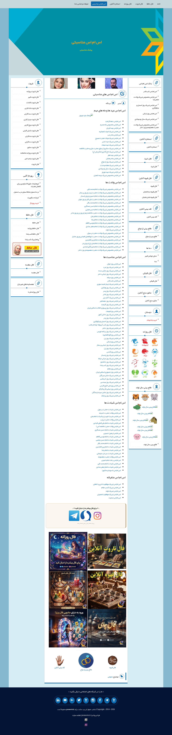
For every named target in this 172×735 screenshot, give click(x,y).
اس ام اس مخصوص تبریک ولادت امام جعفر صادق (103, 226)
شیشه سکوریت (33, 197)
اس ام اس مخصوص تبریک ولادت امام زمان (106, 216)
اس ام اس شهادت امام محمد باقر (109, 443)
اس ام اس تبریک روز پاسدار (111, 355)
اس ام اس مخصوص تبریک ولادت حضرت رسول (104, 233)
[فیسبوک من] (100, 700)
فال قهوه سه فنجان (150, 191)
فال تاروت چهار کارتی (31, 119)
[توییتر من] (79, 700)
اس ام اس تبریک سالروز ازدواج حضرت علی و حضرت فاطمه (100, 148)
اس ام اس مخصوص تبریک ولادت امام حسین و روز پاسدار (100, 196)
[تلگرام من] (107, 700)
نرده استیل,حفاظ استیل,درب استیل (26, 192)
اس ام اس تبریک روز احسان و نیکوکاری (107, 321)
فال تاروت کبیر (33, 97)
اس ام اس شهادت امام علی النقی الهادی (107, 423)
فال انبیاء (153, 166)
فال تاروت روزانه (33, 91)
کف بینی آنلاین (152, 217)
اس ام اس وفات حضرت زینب (110, 419)
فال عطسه (35, 272)
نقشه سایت (76, 715)
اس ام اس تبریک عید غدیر (111, 141)
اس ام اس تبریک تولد (113, 230)
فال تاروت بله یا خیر (32, 158)
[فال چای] (107, 629)
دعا (155, 261)
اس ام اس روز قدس (114, 352)
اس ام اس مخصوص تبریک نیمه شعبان (107, 175)
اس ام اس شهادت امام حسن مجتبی (108, 440)
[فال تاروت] (107, 552)
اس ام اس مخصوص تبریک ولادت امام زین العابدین (103, 240)
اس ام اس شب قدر (114, 281)
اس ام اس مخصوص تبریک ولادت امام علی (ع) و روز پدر (101, 243)
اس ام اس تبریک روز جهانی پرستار (109, 345)
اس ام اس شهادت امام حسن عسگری (108, 430)
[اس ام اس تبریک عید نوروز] (86, 116)
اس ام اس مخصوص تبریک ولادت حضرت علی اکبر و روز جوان (99, 199)
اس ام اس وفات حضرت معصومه (109, 457)
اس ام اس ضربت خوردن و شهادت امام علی (106, 416)
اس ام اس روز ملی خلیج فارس (110, 385)
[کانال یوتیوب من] (65, 700)
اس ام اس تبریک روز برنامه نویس (109, 331)
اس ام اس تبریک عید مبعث (111, 145)
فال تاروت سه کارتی (31, 114)
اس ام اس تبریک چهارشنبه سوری (109, 284)
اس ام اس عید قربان (113, 128)
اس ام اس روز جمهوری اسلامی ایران (108, 372)
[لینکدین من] (58, 700)
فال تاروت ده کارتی (32, 141)
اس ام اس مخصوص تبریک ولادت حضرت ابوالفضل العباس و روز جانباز (96, 236)
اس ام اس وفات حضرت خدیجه (110, 413)
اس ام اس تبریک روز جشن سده (109, 270)
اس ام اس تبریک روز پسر (112, 291)
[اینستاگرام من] (93, 700)
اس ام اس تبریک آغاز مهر (112, 297)
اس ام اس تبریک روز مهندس (110, 382)
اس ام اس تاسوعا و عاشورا (111, 470)
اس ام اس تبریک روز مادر (112, 294)
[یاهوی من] (114, 700)
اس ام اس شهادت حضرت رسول (109, 409)
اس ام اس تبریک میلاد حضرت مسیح (108, 138)
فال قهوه (154, 186)
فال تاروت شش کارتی (31, 130)
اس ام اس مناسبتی (99, 4)
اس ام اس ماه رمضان (113, 158)
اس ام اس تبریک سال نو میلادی (109, 168)
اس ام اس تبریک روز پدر (112, 318)
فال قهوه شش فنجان (149, 197)
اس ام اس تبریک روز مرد (112, 267)
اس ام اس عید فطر (114, 155)
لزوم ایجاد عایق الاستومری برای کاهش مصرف (29, 185)
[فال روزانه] (68, 552)
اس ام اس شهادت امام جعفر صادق (108, 467)
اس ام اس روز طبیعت (113, 311)
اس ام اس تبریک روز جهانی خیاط (109, 358)
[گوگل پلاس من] (72, 700)
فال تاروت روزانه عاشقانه (29, 153)
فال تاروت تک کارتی (32, 108)
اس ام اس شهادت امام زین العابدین (108, 447)
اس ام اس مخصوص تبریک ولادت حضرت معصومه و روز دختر (99, 250)
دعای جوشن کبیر (151, 256)
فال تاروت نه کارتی (32, 136)
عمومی (110, 677)
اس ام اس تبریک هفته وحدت (110, 165)
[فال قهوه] (107, 590)
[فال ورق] (68, 629)
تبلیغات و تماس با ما (81, 4)
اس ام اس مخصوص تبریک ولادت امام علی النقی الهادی (102, 246)
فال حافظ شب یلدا (32, 234)
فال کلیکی (153, 281)
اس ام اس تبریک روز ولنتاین (111, 287)
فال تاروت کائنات (32, 102)
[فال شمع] (68, 590)
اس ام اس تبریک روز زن (112, 338)
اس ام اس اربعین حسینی (112, 433)
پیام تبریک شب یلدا (32, 239)
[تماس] (86, 700)
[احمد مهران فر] (114, 84)
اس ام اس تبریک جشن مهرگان (110, 375)
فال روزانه (127, 4)
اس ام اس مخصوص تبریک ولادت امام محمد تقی (104, 189)
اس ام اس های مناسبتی (105, 94)
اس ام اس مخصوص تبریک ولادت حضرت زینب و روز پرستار (100, 192)
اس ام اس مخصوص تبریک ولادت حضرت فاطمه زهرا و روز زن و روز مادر (96, 213)
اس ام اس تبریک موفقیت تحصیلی (109, 494)
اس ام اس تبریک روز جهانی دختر (109, 274)
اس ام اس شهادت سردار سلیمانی (109, 453)
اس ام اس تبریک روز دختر (111, 328)
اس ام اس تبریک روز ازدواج (111, 162)
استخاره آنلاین (115, 4)
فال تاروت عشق (33, 147)
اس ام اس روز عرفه (114, 277)
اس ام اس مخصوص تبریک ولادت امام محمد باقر (104, 203)
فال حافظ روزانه (33, 228)
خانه (158, 4)
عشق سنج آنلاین (151, 300)
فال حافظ (150, 4)
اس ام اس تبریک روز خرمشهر (110, 379)
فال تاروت (139, 4)
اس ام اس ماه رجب (114, 135)
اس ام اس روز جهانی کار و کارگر (110, 389)
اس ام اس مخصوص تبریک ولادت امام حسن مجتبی (103, 209)
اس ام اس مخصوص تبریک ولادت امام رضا (106, 219)
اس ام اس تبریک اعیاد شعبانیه (110, 131)
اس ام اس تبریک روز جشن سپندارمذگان (106, 392)
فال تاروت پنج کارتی (31, 125)
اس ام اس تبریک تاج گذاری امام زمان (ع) (106, 152)
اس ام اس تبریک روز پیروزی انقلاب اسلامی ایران (104, 308)
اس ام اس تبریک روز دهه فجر (110, 301)
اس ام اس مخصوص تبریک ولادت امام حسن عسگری (102, 206)
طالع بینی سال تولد (150, 444)
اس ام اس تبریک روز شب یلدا (110, 365)
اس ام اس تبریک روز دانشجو (111, 362)
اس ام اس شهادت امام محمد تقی (109, 463)
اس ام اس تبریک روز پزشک (111, 395)
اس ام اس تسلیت (115, 498)
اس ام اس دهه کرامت (113, 121)
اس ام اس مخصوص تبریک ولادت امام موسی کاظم (103, 223)
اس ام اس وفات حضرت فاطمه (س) (108, 426)
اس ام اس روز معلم (114, 369)
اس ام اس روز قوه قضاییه (112, 335)
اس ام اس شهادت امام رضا (111, 450)
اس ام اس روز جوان (114, 264)
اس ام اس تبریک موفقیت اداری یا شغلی (107, 484)
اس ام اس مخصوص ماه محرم (110, 124)
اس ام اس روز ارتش (114, 341)
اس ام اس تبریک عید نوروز (111, 172)
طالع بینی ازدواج (151, 236)
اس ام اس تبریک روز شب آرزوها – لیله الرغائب (105, 325)
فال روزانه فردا (33, 292)
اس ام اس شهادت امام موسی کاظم (108, 436)
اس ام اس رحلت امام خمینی (111, 460)
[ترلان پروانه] (86, 84)
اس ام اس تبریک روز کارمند (111, 304)
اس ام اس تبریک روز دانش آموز (109, 314)
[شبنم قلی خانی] (59, 84)
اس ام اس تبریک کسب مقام (111, 487)
